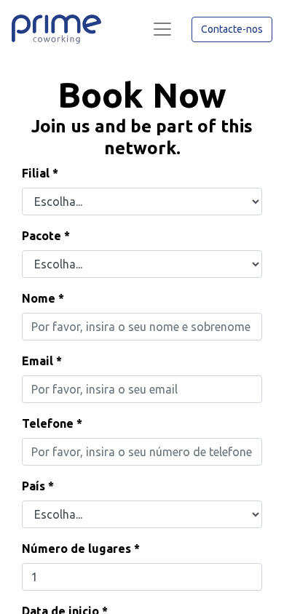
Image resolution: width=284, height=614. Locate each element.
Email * (42, 360)
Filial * (40, 173)
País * (38, 486)
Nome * (43, 298)
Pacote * (46, 235)
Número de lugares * (81, 548)
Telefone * (52, 423)
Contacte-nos (232, 29)
